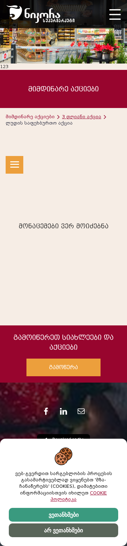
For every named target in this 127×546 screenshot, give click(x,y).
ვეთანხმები (64, 515)
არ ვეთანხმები (63, 530)
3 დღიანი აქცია (81, 116)
